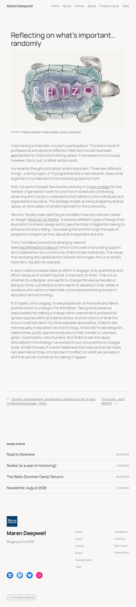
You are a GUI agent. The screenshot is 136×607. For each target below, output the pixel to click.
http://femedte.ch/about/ (38, 247)
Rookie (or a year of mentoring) (31, 466)
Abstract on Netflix (43, 219)
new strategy (99, 186)
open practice (51, 131)
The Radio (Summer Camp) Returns (35, 477)
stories (63, 131)
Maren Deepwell (20, 6)
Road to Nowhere (21, 454)
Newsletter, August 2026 (27, 488)
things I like (75, 131)
